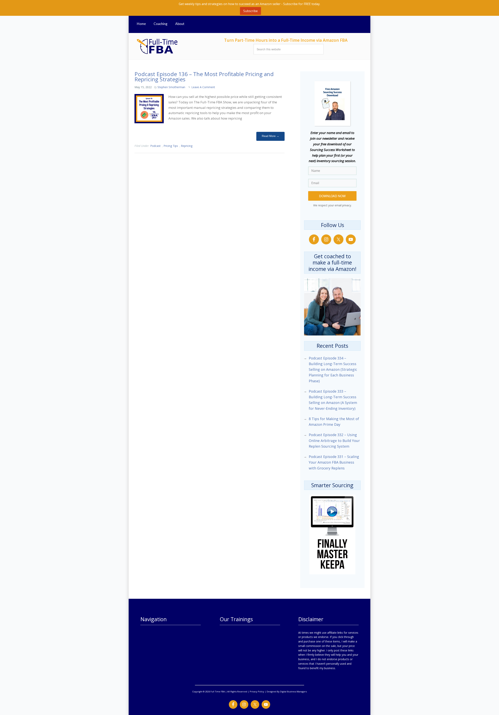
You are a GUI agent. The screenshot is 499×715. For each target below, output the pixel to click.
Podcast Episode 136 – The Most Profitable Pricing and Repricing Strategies (204, 76)
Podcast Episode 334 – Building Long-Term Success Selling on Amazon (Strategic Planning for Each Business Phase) (333, 369)
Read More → (270, 136)
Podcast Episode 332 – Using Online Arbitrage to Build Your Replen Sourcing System (334, 440)
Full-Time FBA (171, 46)
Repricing (186, 146)
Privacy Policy (257, 691)
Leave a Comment (203, 87)
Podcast (155, 146)
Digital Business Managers (293, 691)
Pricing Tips (171, 146)
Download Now (332, 196)
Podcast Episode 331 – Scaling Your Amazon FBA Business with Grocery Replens (334, 462)
